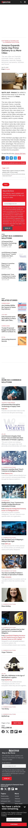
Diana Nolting (6, 606)
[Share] (7, 158)
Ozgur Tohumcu (7, 652)
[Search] (20, 2)
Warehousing (6, 303)
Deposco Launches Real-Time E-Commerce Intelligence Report (8, 265)
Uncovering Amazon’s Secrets (9, 340)
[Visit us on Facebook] (3, 731)
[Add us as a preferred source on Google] (19, 158)
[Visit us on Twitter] (7, 731)
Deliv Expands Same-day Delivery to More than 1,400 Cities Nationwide (9, 318)
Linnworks (8, 577)
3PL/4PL (4, 434)
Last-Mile (4, 314)
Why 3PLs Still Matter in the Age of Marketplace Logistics (13, 676)
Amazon (7, 69)
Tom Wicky (5, 709)
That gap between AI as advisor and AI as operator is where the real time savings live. (14, 581)
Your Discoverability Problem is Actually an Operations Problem (12, 573)
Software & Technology (10, 41)
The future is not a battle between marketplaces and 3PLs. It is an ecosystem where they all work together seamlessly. (14, 684)
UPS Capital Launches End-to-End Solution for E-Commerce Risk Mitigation (13, 631)
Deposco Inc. (9, 473)
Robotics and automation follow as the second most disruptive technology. (13, 411)
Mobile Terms (6, 225)
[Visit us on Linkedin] (11, 731)
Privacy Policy (18, 225)
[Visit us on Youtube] (20, 731)
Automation (5, 500)
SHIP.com (8, 544)
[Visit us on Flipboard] (16, 731)
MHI (6, 409)
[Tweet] (15, 158)
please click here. (20, 153)
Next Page (17, 723)
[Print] (3, 158)
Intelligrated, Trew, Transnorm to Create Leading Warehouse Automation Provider (9, 276)
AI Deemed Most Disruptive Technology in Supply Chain (9, 243)
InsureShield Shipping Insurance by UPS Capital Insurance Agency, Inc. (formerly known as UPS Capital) (13, 637)
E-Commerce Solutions (11, 42)
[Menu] (24, 2)
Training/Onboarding (8, 402)
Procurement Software (9, 571)
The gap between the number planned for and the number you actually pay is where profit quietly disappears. (13, 547)
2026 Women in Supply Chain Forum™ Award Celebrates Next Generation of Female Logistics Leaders (9, 254)
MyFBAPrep (8, 680)
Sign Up (7, 228)
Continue (14, 824)
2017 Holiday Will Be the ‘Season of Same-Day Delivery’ (9, 307)
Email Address (7, 200)
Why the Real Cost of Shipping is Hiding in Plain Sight (12, 540)
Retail (3, 337)
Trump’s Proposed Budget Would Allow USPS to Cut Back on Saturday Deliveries (8, 330)
